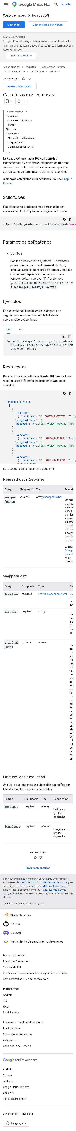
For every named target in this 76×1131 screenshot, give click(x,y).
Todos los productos (14, 1098)
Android (7, 994)
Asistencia (9, 1040)
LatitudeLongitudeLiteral (52, 593)
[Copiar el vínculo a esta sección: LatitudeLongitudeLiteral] (49, 777)
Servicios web (11, 1012)
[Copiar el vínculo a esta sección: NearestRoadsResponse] (48, 479)
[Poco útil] (29, 78)
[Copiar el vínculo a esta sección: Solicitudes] (28, 198)
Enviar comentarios (20, 86)
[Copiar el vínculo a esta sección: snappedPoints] (8, 506)
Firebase (8, 1081)
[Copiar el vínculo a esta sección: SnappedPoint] (30, 576)
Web (5, 1006)
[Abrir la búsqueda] (56, 4)
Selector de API (12, 967)
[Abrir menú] (6, 4)
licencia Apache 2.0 (54, 886)
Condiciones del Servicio (17, 1046)
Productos (30, 67)
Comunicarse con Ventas (48, 24)
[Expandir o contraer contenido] (26, 112)
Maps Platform (42, 4)
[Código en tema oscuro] (64, 219)
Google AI (8, 1092)
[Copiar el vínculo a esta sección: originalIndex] (8, 651)
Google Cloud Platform (16, 1087)
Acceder (66, 4)
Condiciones (10, 1113)
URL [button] (8, 329)
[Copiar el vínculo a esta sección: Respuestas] (30, 367)
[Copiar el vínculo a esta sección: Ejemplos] (24, 302)
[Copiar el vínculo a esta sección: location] (8, 598)
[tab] (8, 329)
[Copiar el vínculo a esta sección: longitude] (8, 831)
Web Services (14, 15)
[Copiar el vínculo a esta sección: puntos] (26, 253)
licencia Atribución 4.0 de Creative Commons (43, 882)
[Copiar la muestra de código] (70, 219)
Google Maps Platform (53, 67)
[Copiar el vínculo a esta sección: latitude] (8, 811)
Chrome (7, 1075)
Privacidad (27, 1113)
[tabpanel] (38, 344)
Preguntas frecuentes (16, 961)
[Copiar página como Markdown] (19, 101)
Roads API (40, 15)
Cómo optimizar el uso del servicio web (25, 979)
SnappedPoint (52, 497)
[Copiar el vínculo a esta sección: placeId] (8, 616)
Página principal (11, 67)
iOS (5, 1000)
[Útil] (23, 78)
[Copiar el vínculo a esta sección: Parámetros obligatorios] (55, 242)
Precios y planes (12, 1028)
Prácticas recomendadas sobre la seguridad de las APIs (35, 973)
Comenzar (13, 24)
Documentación (16, 71)
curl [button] (20, 329)
